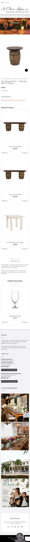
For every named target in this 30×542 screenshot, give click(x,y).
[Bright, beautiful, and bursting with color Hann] (15, 436)
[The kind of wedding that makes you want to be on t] (15, 465)
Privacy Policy (15, 539)
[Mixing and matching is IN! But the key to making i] (15, 408)
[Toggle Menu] (27, 16)
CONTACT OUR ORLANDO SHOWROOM (9, 370)
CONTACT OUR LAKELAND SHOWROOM (9, 381)
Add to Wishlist (6, 96)
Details (6, 152)
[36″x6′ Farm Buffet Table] (13, 127)
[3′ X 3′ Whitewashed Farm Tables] (13, 223)
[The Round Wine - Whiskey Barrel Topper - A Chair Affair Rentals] (15, 71)
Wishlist (25, 152)
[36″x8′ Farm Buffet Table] (13, 175)
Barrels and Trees (7, 78)
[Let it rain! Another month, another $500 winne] (15, 493)
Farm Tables (21, 100)
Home (2, 78)
